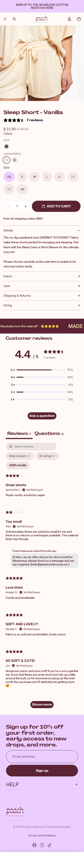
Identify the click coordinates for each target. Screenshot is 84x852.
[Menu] (5, 19)
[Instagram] (42, 845)
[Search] (14, 19)
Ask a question (42, 416)
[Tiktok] (49, 845)
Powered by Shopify (58, 826)
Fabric (7, 276)
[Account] (69, 19)
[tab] (49, 434)
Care (6, 286)
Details (8, 230)
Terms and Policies (42, 835)
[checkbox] (18, 465)
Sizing (7, 305)
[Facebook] (34, 845)
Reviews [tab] (19, 433)
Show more (42, 704)
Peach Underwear (34, 826)
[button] (42, 370)
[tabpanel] (42, 577)
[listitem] (6, 146)
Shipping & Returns (16, 295)
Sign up (42, 771)
